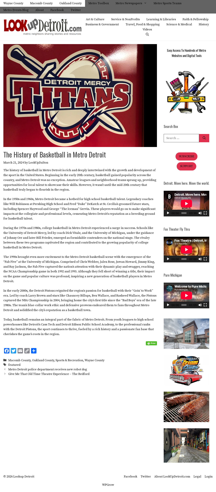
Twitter (76, 10)
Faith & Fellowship (196, 19)
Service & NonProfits (125, 19)
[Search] (204, 138)
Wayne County (13, 3)
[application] (186, 203)
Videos (147, 29)
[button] (147, 34)
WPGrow (108, 485)
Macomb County (41, 3)
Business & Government (102, 24)
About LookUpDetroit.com (172, 476)
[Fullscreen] (205, 213)
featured (14, 365)
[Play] (168, 213)
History (204, 24)
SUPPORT (186, 166)
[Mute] (200, 213)
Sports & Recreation (69, 360)
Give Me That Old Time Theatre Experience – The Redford (48, 374)
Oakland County (70, 3)
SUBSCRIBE (186, 156)
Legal (197, 476)
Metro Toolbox (98, 3)
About (39, 10)
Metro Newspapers (129, 3)
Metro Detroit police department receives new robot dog (48, 369)
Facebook (57, 10)
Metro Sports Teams (167, 3)
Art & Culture (95, 19)
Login (209, 476)
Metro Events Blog (16, 10)
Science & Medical (179, 24)
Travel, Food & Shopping (143, 24)
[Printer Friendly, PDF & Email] (151, 343)
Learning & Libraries (161, 19)
